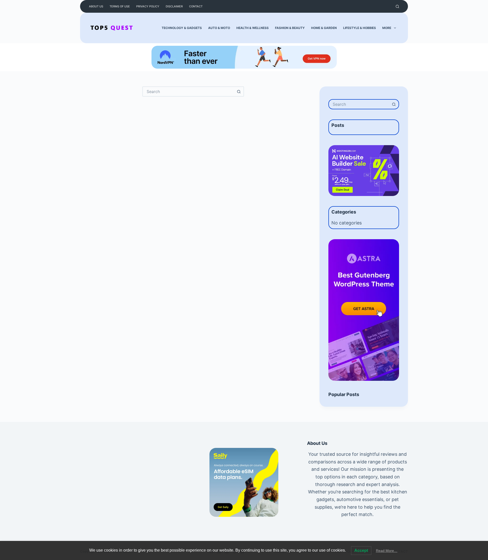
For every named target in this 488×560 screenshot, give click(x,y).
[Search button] (239, 91)
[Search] (397, 6)
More (386, 28)
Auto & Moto (219, 28)
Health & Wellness (252, 28)
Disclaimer (174, 6)
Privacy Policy (147, 6)
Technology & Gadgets (182, 28)
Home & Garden (324, 28)
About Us (96, 6)
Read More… (387, 551)
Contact (196, 6)
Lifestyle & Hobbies (359, 28)
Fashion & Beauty (290, 28)
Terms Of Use (120, 6)
